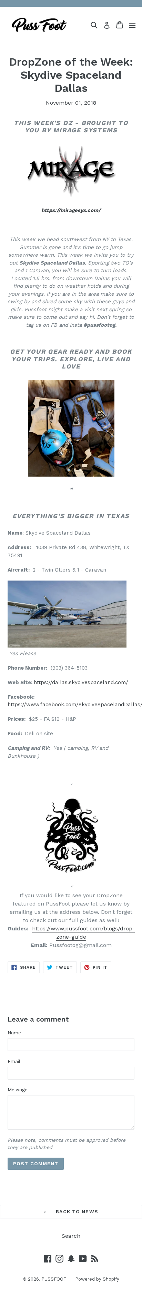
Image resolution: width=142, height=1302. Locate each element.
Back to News (76, 1211)
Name (14, 1032)
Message (18, 1089)
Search (71, 1236)
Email (14, 1061)
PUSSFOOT (54, 1279)
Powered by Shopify (97, 1279)
